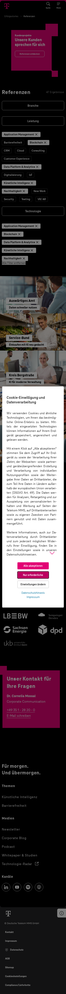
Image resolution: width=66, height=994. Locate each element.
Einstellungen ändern (33, 584)
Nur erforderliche (33, 575)
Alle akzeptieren (33, 565)
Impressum (33, 597)
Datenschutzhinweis (33, 592)
